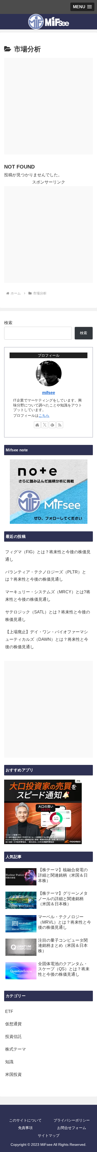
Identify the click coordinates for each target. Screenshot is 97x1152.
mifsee (48, 392)
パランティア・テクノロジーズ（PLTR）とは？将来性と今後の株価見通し (45, 576)
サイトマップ (48, 1135)
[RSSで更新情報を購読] (59, 424)
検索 (8, 323)
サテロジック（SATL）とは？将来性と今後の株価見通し (47, 616)
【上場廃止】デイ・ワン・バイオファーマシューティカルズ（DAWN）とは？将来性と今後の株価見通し (46, 639)
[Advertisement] (48, 106)
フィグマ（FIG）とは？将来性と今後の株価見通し (48, 556)
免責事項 (25, 1128)
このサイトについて (25, 1120)
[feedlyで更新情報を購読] (52, 424)
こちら (44, 415)
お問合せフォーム (71, 1128)
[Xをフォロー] (44, 424)
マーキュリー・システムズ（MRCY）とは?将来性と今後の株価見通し (47, 596)
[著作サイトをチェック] (37, 424)
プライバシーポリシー (72, 1120)
